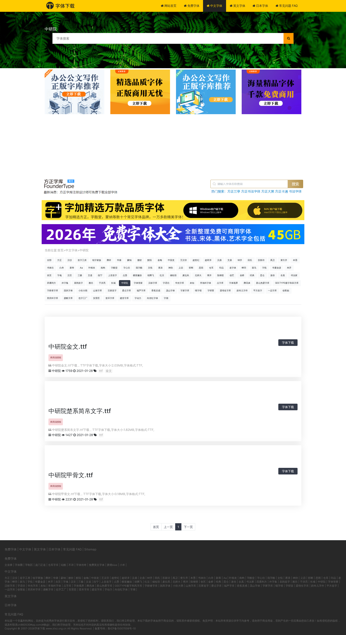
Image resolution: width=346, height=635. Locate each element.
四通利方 (51, 283)
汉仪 (69, 260)
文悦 (150, 267)
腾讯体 (247, 283)
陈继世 (220, 275)
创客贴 (286, 290)
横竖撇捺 (137, 275)
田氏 (250, 260)
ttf (101, 371)
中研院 (84, 250)
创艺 (232, 275)
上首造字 (112, 275)
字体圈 (19, 564)
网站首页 (170, 6)
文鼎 (229, 260)
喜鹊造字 (78, 283)
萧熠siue (112, 564)
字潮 (166, 298)
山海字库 (97, 290)
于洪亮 (102, 283)
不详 (71, 564)
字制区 (29, 564)
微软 (139, 260)
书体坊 (50, 267)
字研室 (210, 290)
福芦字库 (141, 290)
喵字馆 (198, 290)
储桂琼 (173, 275)
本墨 (295, 260)
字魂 (59, 275)
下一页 (188, 527)
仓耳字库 (53, 564)
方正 (59, 260)
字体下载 (288, 342)
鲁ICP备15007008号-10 (122, 628)
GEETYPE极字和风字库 (287, 283)
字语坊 (166, 283)
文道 (90, 275)
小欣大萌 (82, 290)
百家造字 (112, 290)
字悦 (264, 267)
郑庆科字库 (52, 298)
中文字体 (215, 6)
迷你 (272, 275)
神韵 (170, 267)
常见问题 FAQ (288, 6)
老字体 (232, 267)
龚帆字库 (68, 298)
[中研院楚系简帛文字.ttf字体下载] (120, 394)
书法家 (294, 275)
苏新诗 (261, 260)
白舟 (61, 267)
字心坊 (126, 267)
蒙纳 (129, 260)
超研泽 (208, 260)
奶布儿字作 (242, 290)
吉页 (49, 275)
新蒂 (72, 267)
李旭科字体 (205, 283)
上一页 (168, 527)
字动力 (138, 298)
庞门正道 (40, 564)
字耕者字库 (52, 290)
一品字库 (272, 290)
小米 (122, 564)
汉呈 (69, 275)
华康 (119, 260)
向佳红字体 (152, 298)
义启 (181, 267)
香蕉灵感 (155, 290)
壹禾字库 (110, 298)
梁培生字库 (225, 290)
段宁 (100, 275)
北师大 (198, 275)
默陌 (149, 260)
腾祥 (109, 260)
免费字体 (193, 6)
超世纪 (196, 260)
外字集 (65, 283)
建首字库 (124, 298)
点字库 (220, 283)
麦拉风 (185, 275)
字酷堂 (114, 267)
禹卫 (272, 260)
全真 (283, 275)
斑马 (254, 267)
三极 (80, 275)
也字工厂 (82, 298)
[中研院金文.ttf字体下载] (88, 330)
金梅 (160, 260)
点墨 (125, 275)
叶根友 (92, 267)
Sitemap (90, 549)
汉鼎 (219, 260)
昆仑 (262, 275)
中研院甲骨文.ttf (70, 475)
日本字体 (261, 6)
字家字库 (184, 290)
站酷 (63, 564)
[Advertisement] (173, 144)
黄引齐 (284, 260)
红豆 (162, 275)
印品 (221, 267)
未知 (192, 283)
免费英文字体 (97, 564)
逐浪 (160, 267)
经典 (252, 275)
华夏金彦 (276, 267)
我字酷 (139, 267)
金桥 (242, 275)
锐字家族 (96, 260)
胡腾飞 (150, 275)
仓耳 (211, 267)
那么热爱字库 (262, 283)
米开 (289, 267)
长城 (113, 283)
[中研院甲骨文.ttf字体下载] (96, 459)
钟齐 (240, 260)
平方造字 (257, 290)
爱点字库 (126, 290)
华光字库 (179, 283)
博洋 (209, 275)
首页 (60, 250)
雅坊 (91, 283)
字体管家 (138, 283)
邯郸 (191, 267)
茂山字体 (170, 290)
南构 (103, 267)
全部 (49, 260)
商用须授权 (55, 357)
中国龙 (171, 260)
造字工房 (82, 260)
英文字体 (238, 6)
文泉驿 (8, 564)
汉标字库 (152, 283)
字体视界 (233, 283)
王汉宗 (183, 260)
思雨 (201, 267)
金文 (109, 371)
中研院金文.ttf (67, 346)
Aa (81, 267)
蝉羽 (244, 267)
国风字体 (68, 290)
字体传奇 (81, 564)
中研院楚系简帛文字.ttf (79, 410)
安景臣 (96, 298)
